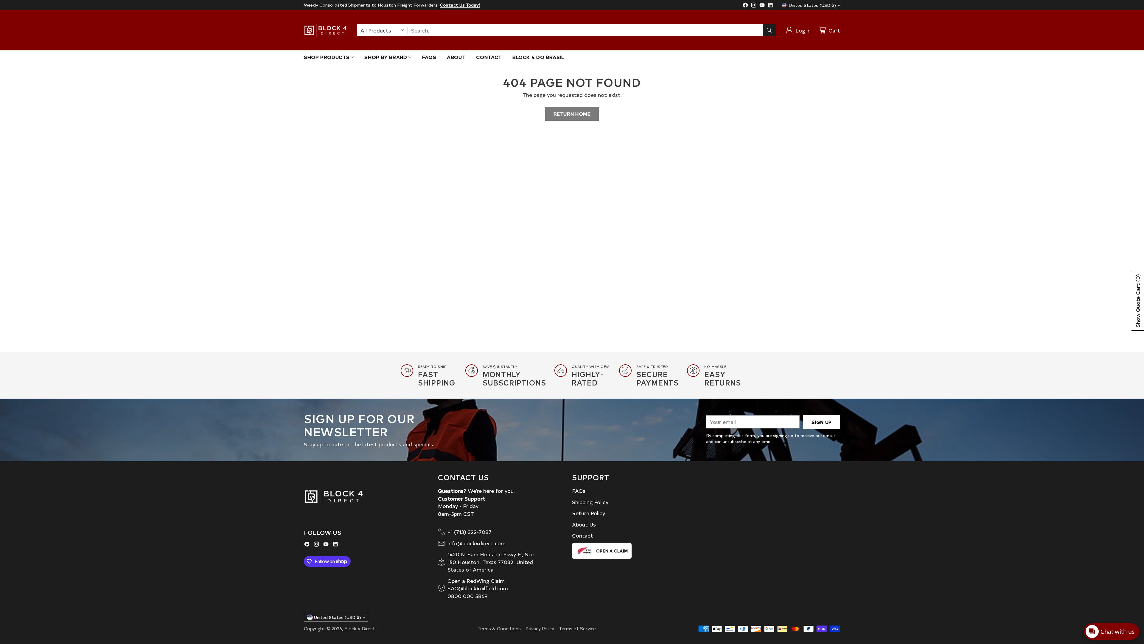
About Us (584, 524)
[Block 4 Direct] (325, 30)
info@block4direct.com (476, 543)
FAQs (578, 490)
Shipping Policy (590, 502)
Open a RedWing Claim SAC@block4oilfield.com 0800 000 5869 (477, 588)
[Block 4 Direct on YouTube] (762, 6)
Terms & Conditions (499, 628)
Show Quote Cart (1137, 300)
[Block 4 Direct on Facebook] (745, 6)
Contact (582, 535)
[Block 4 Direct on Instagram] (754, 6)
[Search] (769, 30)
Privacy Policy (540, 628)
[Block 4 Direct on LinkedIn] (770, 6)
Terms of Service (577, 628)
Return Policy (588, 513)
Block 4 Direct (359, 628)
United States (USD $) (812, 5)
